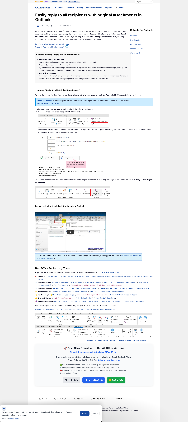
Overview (133, 36)
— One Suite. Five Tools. (57, 2)
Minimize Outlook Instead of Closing (123, 295)
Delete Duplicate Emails (109, 288)
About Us (119, 398)
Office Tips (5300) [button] (94, 7)
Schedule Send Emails (93, 282)
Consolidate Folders (143, 288)
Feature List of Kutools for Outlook (101, 340)
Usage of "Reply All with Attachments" (49, 47)
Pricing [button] (80, 7)
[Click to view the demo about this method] (66, 47)
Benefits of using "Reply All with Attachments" (52, 44)
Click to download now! (109, 272)
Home (44, 398)
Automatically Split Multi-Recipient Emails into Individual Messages (96, 285)
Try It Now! (55, 103)
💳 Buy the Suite (116, 380)
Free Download (135, 40)
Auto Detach (105, 292)
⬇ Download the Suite (93, 380)
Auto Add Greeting (61, 285)
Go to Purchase (139, 340)
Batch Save (56, 292)
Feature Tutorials (136, 49)
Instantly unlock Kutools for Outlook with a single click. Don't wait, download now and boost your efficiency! (75, 309)
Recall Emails (58, 288)
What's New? (135, 53)
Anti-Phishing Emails (83, 298)
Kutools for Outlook (44, 101)
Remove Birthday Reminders (133, 301)
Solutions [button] (59, 7)
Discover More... (43, 103)
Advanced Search (126, 288)
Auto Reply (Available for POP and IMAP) (67, 282)
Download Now (124, 340)
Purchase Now (135, 44)
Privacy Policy (99, 398)
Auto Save (93, 292)
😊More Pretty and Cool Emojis (62, 295)
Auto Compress (118, 292)
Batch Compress (81, 292)
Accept (85, 413)
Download (70, 7)
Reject (95, 413)
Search (120, 7)
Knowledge (61, 398)
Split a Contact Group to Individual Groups (104, 301)
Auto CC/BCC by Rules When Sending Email (120, 282)
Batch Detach (67, 292)
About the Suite (71, 380)
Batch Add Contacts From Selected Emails (70, 301)
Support (108, 7)
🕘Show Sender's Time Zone (104, 298)
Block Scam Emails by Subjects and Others (81, 288)
